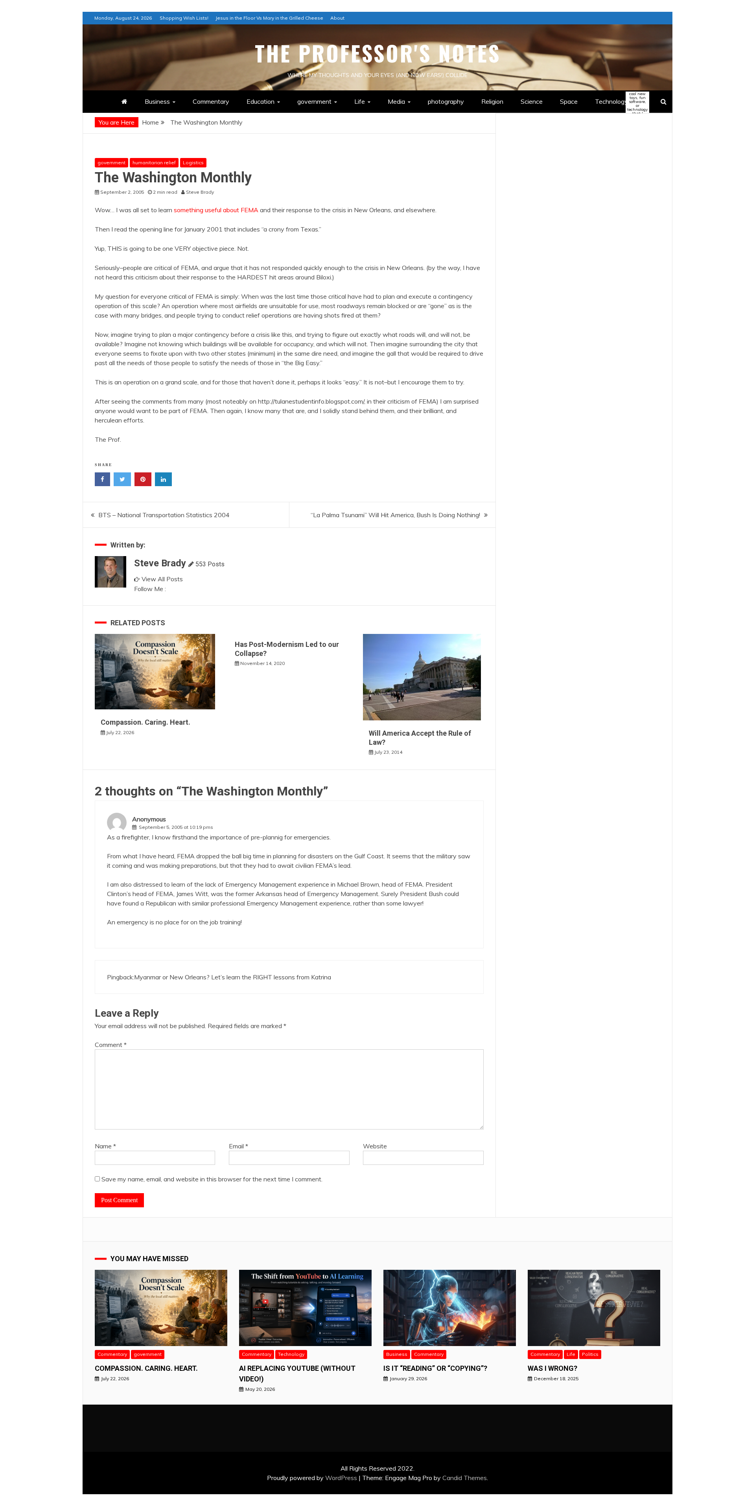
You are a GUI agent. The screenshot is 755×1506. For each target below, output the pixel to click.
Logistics (193, 162)
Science (532, 101)
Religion (492, 101)
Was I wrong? (552, 1368)
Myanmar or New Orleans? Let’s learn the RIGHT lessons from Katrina (232, 977)
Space (569, 101)
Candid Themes (464, 1478)
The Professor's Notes (378, 53)
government (314, 101)
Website (375, 1146)
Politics (590, 1354)
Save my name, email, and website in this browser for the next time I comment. (211, 1179)
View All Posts (162, 579)
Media (396, 101)
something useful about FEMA (216, 210)
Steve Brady (160, 563)
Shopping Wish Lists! (184, 18)
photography (446, 101)
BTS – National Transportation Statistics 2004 (164, 515)
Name (105, 1146)
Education (260, 101)
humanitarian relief (154, 162)
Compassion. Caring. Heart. (145, 722)
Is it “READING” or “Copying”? (435, 1368)
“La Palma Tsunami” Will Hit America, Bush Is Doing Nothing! (395, 515)
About (337, 18)
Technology (618, 102)
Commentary (211, 101)
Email (238, 1146)
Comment (111, 1045)
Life (359, 101)
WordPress (341, 1478)
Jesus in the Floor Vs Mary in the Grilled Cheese (269, 18)
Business (157, 101)
